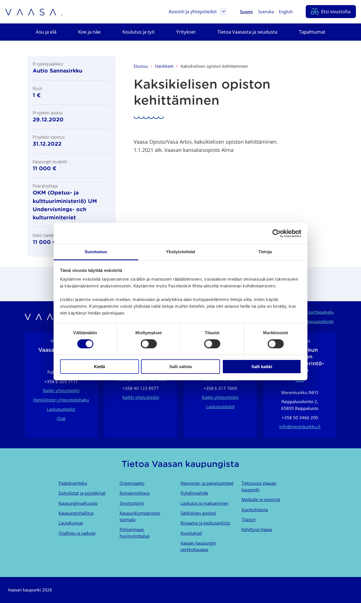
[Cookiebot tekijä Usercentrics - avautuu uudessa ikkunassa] (276, 233)
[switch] (149, 343)
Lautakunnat (71, 523)
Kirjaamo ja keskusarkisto (205, 523)
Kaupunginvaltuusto (78, 503)
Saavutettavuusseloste (312, 321)
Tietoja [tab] (265, 251)
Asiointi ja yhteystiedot (193, 11)
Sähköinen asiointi (198, 513)
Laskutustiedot (61, 409)
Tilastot (248, 519)
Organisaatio (132, 483)
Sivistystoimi (132, 503)
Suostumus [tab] (96, 251)
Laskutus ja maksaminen (204, 503)
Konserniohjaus (135, 493)
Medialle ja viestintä (260, 499)
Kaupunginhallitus (76, 513)
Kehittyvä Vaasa (256, 529)
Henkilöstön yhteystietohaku (61, 400)
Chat (61, 418)
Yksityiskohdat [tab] (180, 251)
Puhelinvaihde (194, 493)
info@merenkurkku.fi (299, 426)
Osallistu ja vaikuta (77, 533)
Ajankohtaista (254, 509)
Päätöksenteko (73, 483)
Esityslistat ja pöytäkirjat (82, 493)
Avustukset (191, 533)
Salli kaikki (261, 366)
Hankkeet (164, 66)
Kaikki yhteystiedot (61, 390)
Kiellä (99, 366)
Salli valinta (180, 366)
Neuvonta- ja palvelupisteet (207, 483)
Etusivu (141, 66)
